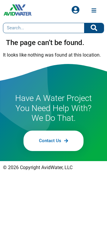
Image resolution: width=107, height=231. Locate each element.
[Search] (94, 28)
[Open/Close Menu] (94, 10)
